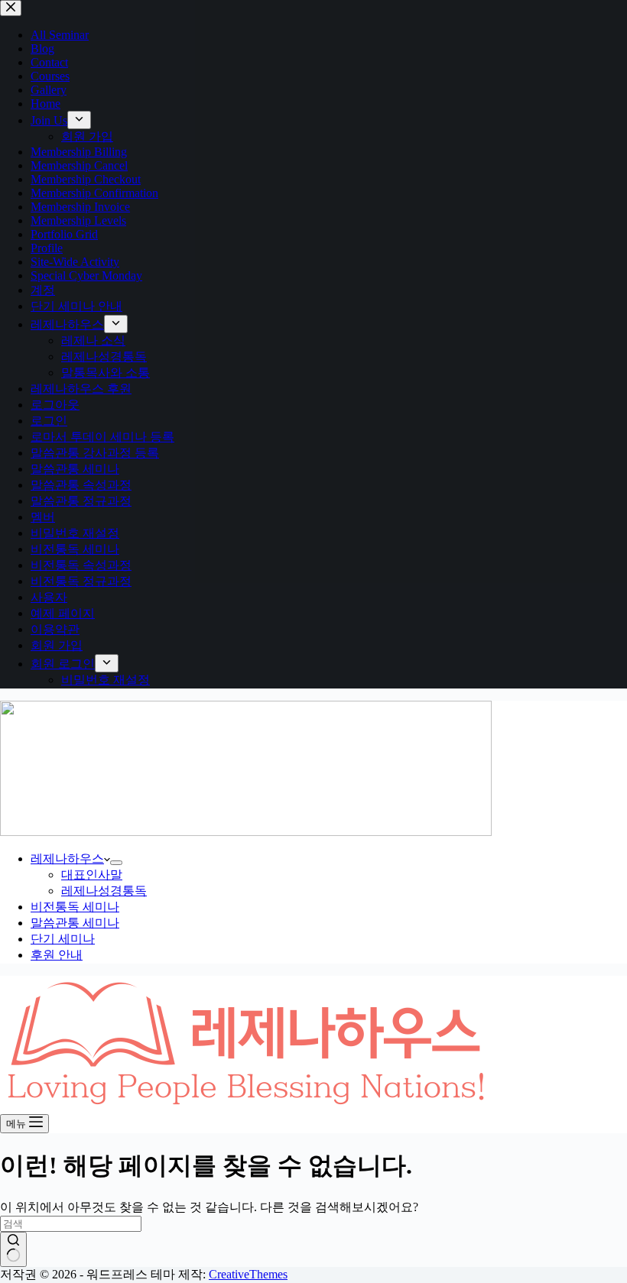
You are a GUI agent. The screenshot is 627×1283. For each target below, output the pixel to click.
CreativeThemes (248, 1274)
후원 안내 (57, 954)
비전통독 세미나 (75, 906)
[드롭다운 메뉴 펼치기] (116, 862)
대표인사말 (91, 874)
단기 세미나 (63, 938)
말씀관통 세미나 (75, 922)
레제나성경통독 (104, 890)
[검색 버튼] (13, 1249)
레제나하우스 (67, 858)
